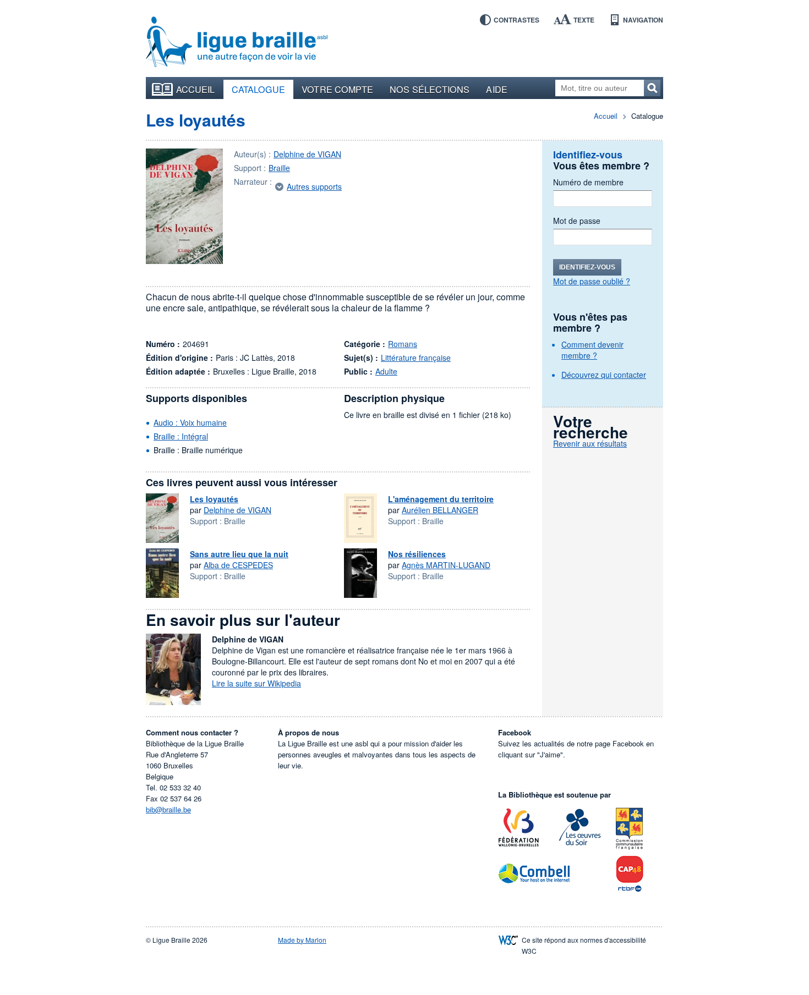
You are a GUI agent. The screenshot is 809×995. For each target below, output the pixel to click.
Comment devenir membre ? (592, 350)
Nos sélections (429, 89)
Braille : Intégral (181, 436)
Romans (402, 343)
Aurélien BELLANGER (440, 509)
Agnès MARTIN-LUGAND (446, 564)
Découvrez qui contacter (603, 374)
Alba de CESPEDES (238, 564)
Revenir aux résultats (590, 443)
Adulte (386, 371)
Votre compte (337, 89)
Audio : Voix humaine (190, 422)
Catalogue (259, 89)
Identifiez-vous (587, 267)
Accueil (195, 89)
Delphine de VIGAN (307, 154)
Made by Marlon (302, 939)
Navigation (643, 20)
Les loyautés (195, 119)
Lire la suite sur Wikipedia (256, 683)
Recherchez (652, 88)
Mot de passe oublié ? (591, 281)
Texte (583, 20)
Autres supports (314, 186)
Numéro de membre (588, 182)
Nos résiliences (417, 553)
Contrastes (516, 20)
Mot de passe (576, 220)
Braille (279, 167)
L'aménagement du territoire (441, 498)
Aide (496, 89)
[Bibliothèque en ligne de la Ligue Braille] (236, 42)
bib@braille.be (168, 809)
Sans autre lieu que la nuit (239, 553)
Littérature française (416, 357)
